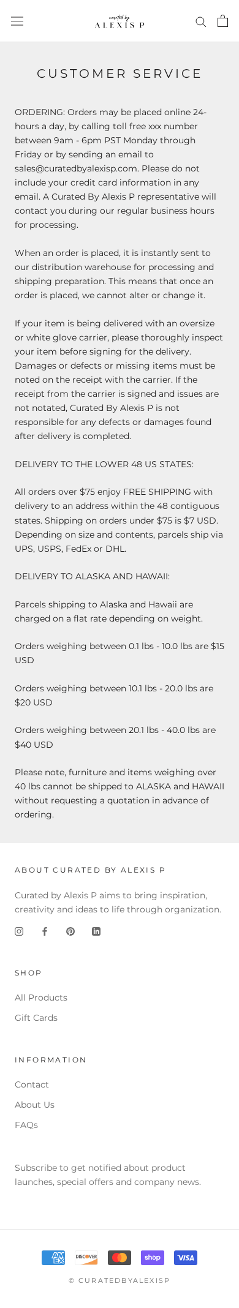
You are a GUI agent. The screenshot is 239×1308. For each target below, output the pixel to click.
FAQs (26, 1124)
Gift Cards (36, 1017)
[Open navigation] (17, 21)
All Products (41, 997)
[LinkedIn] (96, 930)
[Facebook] (44, 930)
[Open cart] (223, 21)
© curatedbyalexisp (120, 1280)
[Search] (201, 21)
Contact (32, 1084)
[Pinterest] (70, 930)
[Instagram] (19, 930)
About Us (35, 1104)
